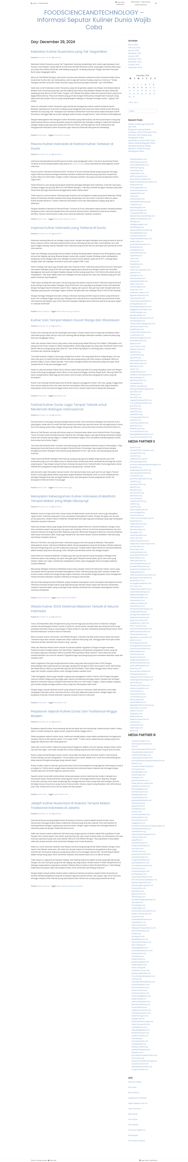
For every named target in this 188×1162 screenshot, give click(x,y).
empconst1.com (136, 289)
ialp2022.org (135, 487)
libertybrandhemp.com (141, 1004)
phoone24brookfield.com (140, 671)
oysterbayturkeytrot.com (142, 877)
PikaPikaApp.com (137, 227)
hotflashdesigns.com (138, 312)
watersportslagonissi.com (140, 338)
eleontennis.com (136, 366)
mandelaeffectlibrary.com (140, 201)
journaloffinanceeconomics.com (144, 1055)
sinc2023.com (135, 456)
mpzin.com (134, 258)
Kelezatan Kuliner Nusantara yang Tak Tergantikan (69, 52)
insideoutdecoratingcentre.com (142, 323)
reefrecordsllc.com (139, 837)
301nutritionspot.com (140, 987)
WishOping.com (136, 247)
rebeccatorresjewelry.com (140, 270)
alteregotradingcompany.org (142, 389)
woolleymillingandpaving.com (143, 899)
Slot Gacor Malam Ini (136, 1130)
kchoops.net (137, 979)
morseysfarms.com (137, 694)
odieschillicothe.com (138, 560)
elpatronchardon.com (138, 620)
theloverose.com (138, 803)
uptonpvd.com (137, 902)
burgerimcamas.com (140, 1069)
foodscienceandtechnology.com (144, 1061)
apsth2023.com (136, 425)
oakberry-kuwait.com (138, 603)
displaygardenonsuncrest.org (142, 705)
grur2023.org (135, 406)
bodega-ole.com (138, 1018)
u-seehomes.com (137, 335)
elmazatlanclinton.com (139, 555)
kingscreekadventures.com (141, 238)
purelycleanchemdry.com (140, 244)
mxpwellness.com (139, 922)
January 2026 (133, 50)
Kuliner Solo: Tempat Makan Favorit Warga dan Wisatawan (75, 320)
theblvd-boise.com (137, 349)
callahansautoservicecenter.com (143, 575)
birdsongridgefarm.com (141, 996)
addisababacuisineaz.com (142, 1066)
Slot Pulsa (132, 1087)
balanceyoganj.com (137, 207)
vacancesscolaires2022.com (141, 437)
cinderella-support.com (139, 292)
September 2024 (135, 67)
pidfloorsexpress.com (138, 176)
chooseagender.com (138, 187)
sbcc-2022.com (136, 397)
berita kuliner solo (60, 396)
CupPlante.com (136, 255)
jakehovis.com (135, 640)
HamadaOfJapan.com (138, 233)
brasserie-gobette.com (139, 688)
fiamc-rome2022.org (138, 626)
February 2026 (134, 47)
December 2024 (134, 59)
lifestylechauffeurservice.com (142, 318)
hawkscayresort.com (138, 524)
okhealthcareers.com (138, 159)
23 (130, 93)
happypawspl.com (137, 572)
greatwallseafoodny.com (141, 800)
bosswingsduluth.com (139, 643)
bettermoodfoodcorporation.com (143, 182)
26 (142, 93)
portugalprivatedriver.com (140, 583)
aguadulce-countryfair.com (141, 637)
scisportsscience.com (140, 1064)
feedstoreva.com (136, 710)
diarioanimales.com (138, 529)
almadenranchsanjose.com (141, 374)
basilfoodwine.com (139, 964)
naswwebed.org (136, 383)
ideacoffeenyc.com (137, 558)
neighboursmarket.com (141, 1010)
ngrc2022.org (135, 357)
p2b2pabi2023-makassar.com (142, 450)
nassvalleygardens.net (141, 1030)
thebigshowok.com (139, 794)
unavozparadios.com (138, 535)
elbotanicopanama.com (139, 541)
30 (130, 97)
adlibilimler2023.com (138, 380)
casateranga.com (138, 908)
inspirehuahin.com (137, 298)
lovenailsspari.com (137, 600)
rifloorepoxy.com (138, 896)
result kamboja (78, 164)
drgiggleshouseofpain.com (141, 309)
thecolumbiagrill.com (138, 461)
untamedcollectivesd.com (142, 919)
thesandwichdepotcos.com (140, 306)
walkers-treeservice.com (141, 913)
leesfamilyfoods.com (138, 360)
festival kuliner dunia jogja (63, 487)
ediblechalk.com (136, 716)
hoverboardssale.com (138, 190)
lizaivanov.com (137, 777)
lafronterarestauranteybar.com (144, 879)
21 (150, 90)
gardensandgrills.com (140, 962)
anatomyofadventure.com (142, 950)
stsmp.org (134, 196)
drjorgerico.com (136, 275)
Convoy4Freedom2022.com (141, 403)
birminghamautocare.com (140, 645)
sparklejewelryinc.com (140, 862)
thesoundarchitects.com (141, 942)
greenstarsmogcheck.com (140, 569)
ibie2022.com (135, 394)
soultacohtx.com (136, 725)
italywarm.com (137, 1052)
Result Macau (133, 1092)
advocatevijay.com (137, 377)
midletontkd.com (138, 959)
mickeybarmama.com (138, 674)
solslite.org (136, 933)
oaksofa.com (135, 722)
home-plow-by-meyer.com (142, 783)
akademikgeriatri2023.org (140, 470)
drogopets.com (136, 713)
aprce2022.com (136, 391)
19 (142, 90)
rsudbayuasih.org (139, 1044)
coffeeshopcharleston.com (140, 589)
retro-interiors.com (138, 346)
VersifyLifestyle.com (138, 235)
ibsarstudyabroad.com (139, 509)
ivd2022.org (134, 504)
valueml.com (135, 267)
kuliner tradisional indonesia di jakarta (69, 886)
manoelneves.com (137, 199)
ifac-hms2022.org (137, 493)
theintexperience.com (138, 162)
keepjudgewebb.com (140, 947)
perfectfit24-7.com (137, 580)
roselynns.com (136, 204)
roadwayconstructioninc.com (141, 677)
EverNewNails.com (137, 321)
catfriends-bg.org (137, 167)
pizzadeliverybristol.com (139, 566)
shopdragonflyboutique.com (141, 680)
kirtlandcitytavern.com (141, 984)
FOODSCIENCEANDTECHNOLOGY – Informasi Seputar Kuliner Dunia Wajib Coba (94, 19)
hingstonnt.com (136, 184)
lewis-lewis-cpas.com (138, 363)
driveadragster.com (139, 772)
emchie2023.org (136, 476)
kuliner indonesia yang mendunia (67, 311)
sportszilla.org (136, 682)
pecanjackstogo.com (140, 857)
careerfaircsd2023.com (139, 423)
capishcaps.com (136, 727)
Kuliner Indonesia (141, 5)
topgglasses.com (138, 823)
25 (138, 93)
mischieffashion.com (138, 340)
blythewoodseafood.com (140, 662)
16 (130, 90)
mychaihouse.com (137, 654)
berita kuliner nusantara (62, 135)
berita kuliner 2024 (60, 703)
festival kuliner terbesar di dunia (65, 219)
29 (154, 93)
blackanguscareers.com (141, 1013)
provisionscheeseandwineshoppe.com (145, 464)
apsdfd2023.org (136, 414)
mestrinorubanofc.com (141, 1024)
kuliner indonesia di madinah (66, 598)
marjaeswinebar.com (138, 552)
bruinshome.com (138, 868)
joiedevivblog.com (139, 999)
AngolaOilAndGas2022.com (141, 400)
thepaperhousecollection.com (144, 928)
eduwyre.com (135, 343)
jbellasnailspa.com (137, 651)
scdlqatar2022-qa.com (139, 459)
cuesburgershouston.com (142, 757)
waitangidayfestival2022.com (141, 434)
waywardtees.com (137, 173)
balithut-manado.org (138, 386)
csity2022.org (135, 507)
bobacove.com (136, 668)
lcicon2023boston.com (139, 431)
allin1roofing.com (139, 945)
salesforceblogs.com (138, 210)
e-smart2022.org (137, 355)
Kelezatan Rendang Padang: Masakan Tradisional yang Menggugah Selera (139, 148)
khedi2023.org (136, 467)
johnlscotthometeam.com (140, 332)
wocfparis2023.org (137, 453)
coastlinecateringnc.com (141, 755)
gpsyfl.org (134, 730)
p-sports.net (137, 811)
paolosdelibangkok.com (139, 665)
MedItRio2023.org (137, 428)
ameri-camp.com (136, 284)
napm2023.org (136, 411)
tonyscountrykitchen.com (140, 648)
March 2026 (133, 45)
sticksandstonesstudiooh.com (144, 911)
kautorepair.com (136, 549)
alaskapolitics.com (137, 193)
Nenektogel (133, 1135)
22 (154, 90)
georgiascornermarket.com (141, 577)
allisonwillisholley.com (140, 930)
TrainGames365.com (138, 213)
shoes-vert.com (136, 538)
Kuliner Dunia (145, 2)
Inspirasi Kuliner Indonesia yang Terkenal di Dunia (68, 228)
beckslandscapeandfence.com (144, 749)
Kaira (45, 1160)
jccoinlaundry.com (137, 546)
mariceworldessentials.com (141, 628)
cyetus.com (134, 369)
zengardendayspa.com (141, 860)
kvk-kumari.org (138, 1058)
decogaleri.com (136, 532)
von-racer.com (136, 586)
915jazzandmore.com (138, 634)
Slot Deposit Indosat (136, 1140)
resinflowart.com (138, 809)
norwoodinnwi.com (139, 1007)
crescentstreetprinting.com (143, 766)
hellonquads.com (137, 526)
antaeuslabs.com (137, 241)
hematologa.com (138, 775)
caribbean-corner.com (140, 970)
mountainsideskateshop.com (143, 982)
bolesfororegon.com (140, 1016)
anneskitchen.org (139, 831)
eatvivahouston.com (140, 792)
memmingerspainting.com (140, 301)
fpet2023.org (135, 352)
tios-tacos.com (137, 848)
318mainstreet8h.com (139, 597)
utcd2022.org (135, 481)
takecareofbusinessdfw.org (141, 230)
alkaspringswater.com (139, 594)
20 (146, 90)
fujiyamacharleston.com (139, 617)
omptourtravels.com (140, 1035)
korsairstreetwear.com (141, 814)
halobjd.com (135, 221)
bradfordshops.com (138, 372)
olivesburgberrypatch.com (142, 885)
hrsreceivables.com (137, 287)
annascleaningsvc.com (141, 871)
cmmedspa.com (138, 956)
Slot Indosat (133, 1124)
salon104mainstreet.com (140, 592)
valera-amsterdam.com (141, 1001)
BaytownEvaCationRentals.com (142, 216)
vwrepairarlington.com (141, 741)
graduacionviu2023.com (141, 854)
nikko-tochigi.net (138, 967)
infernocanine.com (139, 925)
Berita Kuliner (135, 2)
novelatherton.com (139, 1027)
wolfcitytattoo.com (139, 874)
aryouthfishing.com (139, 843)
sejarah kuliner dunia (61, 794)
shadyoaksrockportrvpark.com (142, 543)
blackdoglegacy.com (140, 789)
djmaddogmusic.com (140, 939)
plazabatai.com (136, 521)
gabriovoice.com (138, 806)
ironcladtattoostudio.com (142, 865)
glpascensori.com (139, 894)
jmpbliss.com (135, 272)
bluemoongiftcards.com (141, 973)
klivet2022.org (135, 490)
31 (134, 97)
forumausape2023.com (139, 417)
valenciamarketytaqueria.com (143, 834)
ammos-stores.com (139, 990)
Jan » (136, 102)
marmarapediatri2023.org (140, 473)
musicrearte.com (136, 691)
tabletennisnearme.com (139, 719)
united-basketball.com (141, 845)
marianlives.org (136, 170)
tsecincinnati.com (137, 515)
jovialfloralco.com (137, 329)
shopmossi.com (138, 916)
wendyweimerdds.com (139, 281)
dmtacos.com (137, 763)
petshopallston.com (140, 817)
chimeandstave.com (139, 797)
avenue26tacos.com (140, 820)
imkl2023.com (135, 420)
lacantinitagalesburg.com (140, 563)
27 (146, 93)
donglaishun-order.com (139, 623)
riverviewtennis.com (138, 697)
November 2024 (134, 62)
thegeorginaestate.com (139, 660)
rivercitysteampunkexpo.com (143, 976)
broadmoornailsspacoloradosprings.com (148, 826)
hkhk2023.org (135, 408)
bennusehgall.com (137, 512)
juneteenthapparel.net (141, 1049)
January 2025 (133, 56)
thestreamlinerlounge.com (142, 1021)
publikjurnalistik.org (140, 1047)
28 (150, 93)
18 (138, 90)
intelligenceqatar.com (138, 224)
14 (150, 87)
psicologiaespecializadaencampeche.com (148, 760)
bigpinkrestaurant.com (139, 295)
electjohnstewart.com (140, 1033)
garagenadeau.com (138, 315)
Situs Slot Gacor (134, 1108)
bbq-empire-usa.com (138, 708)
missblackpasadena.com (141, 828)
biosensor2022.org (137, 484)
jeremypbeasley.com (138, 304)
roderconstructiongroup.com (142, 518)
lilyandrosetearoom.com (141, 882)
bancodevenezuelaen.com (140, 179)
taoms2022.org (136, 495)
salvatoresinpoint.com (139, 326)
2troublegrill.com (138, 905)
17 (134, 90)
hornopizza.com (138, 769)
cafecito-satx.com (139, 851)
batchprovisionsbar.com (140, 685)
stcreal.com (134, 261)
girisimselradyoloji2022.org (141, 478)
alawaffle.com (137, 840)
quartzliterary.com (137, 606)
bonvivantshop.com (138, 253)
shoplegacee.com (137, 250)
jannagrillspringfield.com (140, 614)
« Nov (130, 102)
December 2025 (134, 53)
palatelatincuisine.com (141, 786)
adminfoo (58, 57)
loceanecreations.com (140, 993)
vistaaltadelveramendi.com (142, 752)
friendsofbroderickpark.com (141, 609)
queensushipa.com (137, 278)
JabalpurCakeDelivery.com (140, 218)
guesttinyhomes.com (140, 780)
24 (134, 93)
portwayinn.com (138, 936)
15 (154, 87)
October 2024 (133, 64)
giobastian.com (138, 891)
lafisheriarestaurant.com (140, 631)
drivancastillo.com (139, 953)
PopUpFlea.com (136, 264)
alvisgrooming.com (137, 657)
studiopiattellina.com (138, 611)
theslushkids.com (139, 888)
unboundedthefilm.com (139, 165)
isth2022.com (135, 447)
